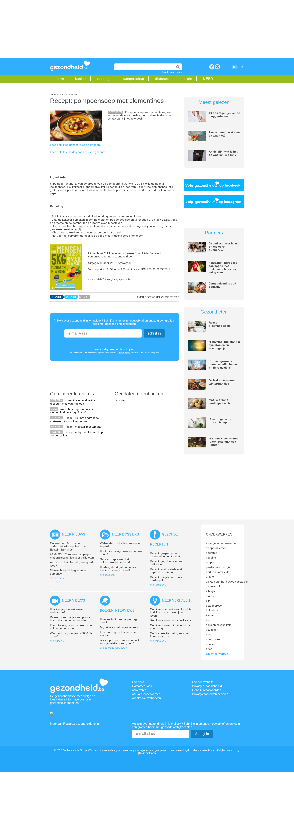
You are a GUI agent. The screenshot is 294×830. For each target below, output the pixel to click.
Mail (86, 296)
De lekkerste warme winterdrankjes (222, 382)
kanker (80, 78)
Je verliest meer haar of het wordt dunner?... (223, 246)
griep (209, 648)
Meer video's (73, 600)
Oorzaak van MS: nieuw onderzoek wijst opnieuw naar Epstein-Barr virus (69, 546)
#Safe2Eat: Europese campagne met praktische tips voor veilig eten (72, 556)
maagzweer (213, 639)
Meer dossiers (125, 534)
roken (209, 634)
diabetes (162, 78)
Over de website (202, 682)
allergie (186, 78)
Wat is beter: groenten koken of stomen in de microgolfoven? (74, 410)
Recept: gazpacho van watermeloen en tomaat (165, 555)
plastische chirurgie (218, 567)
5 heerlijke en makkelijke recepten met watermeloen (72, 402)
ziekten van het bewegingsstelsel (227, 581)
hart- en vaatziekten (218, 572)
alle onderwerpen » (218, 653)
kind (208, 620)
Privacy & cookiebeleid (207, 686)
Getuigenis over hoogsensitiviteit (170, 620)
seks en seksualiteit (218, 624)
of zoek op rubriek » (171, 72)
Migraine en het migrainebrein (119, 627)
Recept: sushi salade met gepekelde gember (166, 571)
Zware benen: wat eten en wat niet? (224, 134)
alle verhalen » (158, 641)
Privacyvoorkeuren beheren (210, 694)
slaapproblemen (216, 548)
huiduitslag (213, 610)
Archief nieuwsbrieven (146, 698)
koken (122, 400)
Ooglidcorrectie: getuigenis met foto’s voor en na (169, 635)
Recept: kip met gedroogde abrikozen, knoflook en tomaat (74, 419)
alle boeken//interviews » (113, 647)
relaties (210, 644)
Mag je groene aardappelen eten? (221, 401)
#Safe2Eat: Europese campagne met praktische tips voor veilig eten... (223, 267)
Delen (58, 296)
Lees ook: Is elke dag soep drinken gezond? (78, 152)
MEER (208, 78)
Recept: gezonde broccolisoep (220, 420)
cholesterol (213, 586)
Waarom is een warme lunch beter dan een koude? (223, 441)
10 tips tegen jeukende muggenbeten (224, 114)
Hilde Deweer (103, 279)
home (59, 78)
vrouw (210, 576)
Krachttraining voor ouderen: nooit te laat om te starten (71, 627)
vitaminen (212, 629)
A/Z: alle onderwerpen (146, 694)
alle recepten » (158, 585)
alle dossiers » (108, 575)
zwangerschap (132, 78)
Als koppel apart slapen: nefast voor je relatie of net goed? (119, 641)
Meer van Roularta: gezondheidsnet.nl (74, 723)
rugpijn (210, 562)
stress (210, 596)
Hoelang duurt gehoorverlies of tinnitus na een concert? (119, 569)
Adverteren (139, 690)
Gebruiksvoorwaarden (206, 690)
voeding (103, 78)
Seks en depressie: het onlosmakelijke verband (115, 561)
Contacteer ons (142, 686)
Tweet (72, 296)
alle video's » (57, 641)
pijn (208, 600)
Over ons (138, 682)
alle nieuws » (57, 578)
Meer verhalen (176, 600)
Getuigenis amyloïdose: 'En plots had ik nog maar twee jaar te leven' (170, 612)
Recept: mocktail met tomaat (82, 426)
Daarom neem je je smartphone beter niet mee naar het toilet (70, 619)
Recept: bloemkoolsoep (219, 324)
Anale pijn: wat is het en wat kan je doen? (223, 153)
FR (241, 67)
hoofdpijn (212, 552)
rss (217, 66)
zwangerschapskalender (221, 543)
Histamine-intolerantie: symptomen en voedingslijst (224, 345)
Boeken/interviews (117, 610)
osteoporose (214, 605)
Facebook (211, 66)
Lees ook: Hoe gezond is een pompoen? (75, 144)
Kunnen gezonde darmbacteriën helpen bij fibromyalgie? (224, 364)
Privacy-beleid (124, 353)
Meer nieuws (73, 534)
